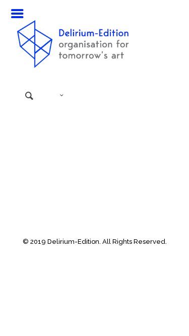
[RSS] (115, 255)
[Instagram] (101, 255)
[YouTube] (88, 255)
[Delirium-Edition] (94, 40)
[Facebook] (74, 255)
